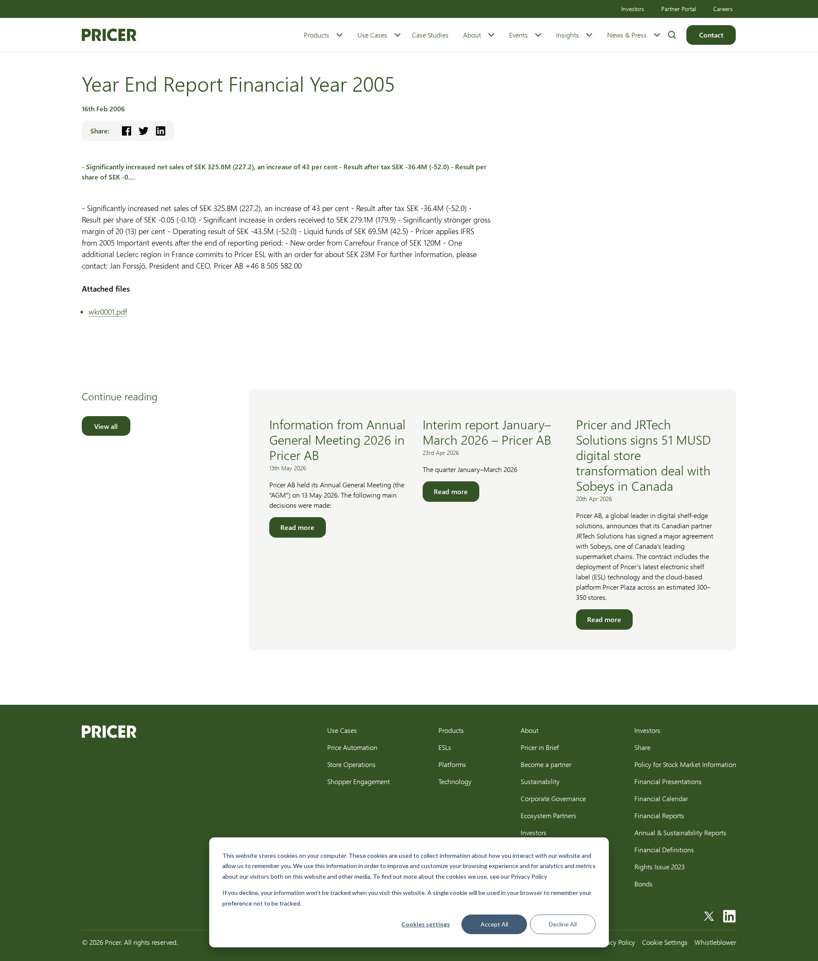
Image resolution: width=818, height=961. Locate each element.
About (472, 34)
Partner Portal (678, 9)
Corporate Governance (553, 798)
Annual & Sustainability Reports (680, 832)
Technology (455, 781)
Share (642, 747)
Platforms (452, 764)
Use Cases (372, 34)
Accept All (494, 924)
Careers (723, 9)
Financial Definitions (664, 849)
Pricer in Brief (540, 747)
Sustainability (540, 781)
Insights (567, 34)
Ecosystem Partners (548, 815)
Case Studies (430, 34)
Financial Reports (659, 815)
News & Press (627, 34)
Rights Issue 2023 (659, 866)
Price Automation (352, 747)
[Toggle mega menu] (339, 35)
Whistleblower (715, 942)
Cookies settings (425, 924)
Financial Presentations (668, 781)
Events (518, 34)
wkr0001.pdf (108, 312)
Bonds (643, 883)
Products (316, 34)
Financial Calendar (661, 798)
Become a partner (546, 764)
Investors (632, 9)
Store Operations (351, 764)
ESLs (444, 747)
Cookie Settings (665, 942)
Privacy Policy (615, 942)
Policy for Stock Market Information (685, 764)
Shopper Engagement (358, 781)
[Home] (109, 35)
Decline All (563, 924)
